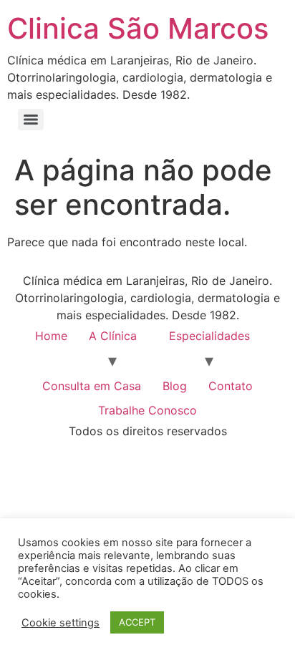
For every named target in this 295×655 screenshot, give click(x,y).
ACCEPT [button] (137, 622)
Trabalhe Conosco (147, 410)
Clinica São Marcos (138, 28)
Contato (230, 386)
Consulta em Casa (91, 386)
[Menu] (31, 119)
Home (51, 336)
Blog (175, 386)
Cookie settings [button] (60, 622)
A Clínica (113, 336)
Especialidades (209, 336)
